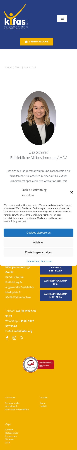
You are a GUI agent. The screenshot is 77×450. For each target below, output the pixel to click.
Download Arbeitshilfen (17, 409)
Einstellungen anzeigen (38, 252)
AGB (7, 442)
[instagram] (14, 338)
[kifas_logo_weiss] (16, 4)
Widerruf (9, 439)
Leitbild (43, 406)
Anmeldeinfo (11, 406)
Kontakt (9, 429)
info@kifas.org (23, 331)
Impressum (46, 260)
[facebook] (7, 338)
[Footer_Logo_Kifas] (38, 346)
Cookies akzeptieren (38, 232)
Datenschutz (33, 260)
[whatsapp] (21, 338)
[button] (71, 192)
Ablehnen (38, 242)
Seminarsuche (12, 403)
